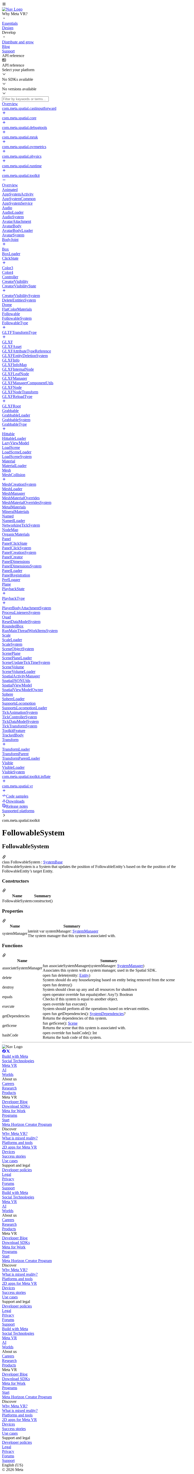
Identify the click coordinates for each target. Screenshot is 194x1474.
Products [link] (9, 1092)
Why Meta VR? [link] (15, 1133)
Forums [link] (8, 1183)
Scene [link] (73, 1023)
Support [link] (8, 1188)
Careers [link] (8, 1083)
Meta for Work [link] (14, 1111)
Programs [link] (9, 1115)
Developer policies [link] (17, 1170)
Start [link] (5, 1120)
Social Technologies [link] (18, 1061)
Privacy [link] (8, 1179)
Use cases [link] (10, 1161)
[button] (97, 4)
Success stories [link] (14, 1156)
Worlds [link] (7, 1074)
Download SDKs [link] (16, 1106)
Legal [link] (6, 1174)
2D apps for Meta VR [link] (19, 1147)
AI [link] (4, 1070)
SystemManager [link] (85, 931)
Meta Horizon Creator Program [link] (27, 1124)
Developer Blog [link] (15, 1102)
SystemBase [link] (53, 862)
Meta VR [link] (9, 1065)
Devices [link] (8, 1152)
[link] (12, 9)
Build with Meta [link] (15, 1056)
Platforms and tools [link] (17, 1142)
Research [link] (9, 1088)
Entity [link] (84, 975)
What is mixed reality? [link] (20, 1138)
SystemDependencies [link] (107, 1014)
